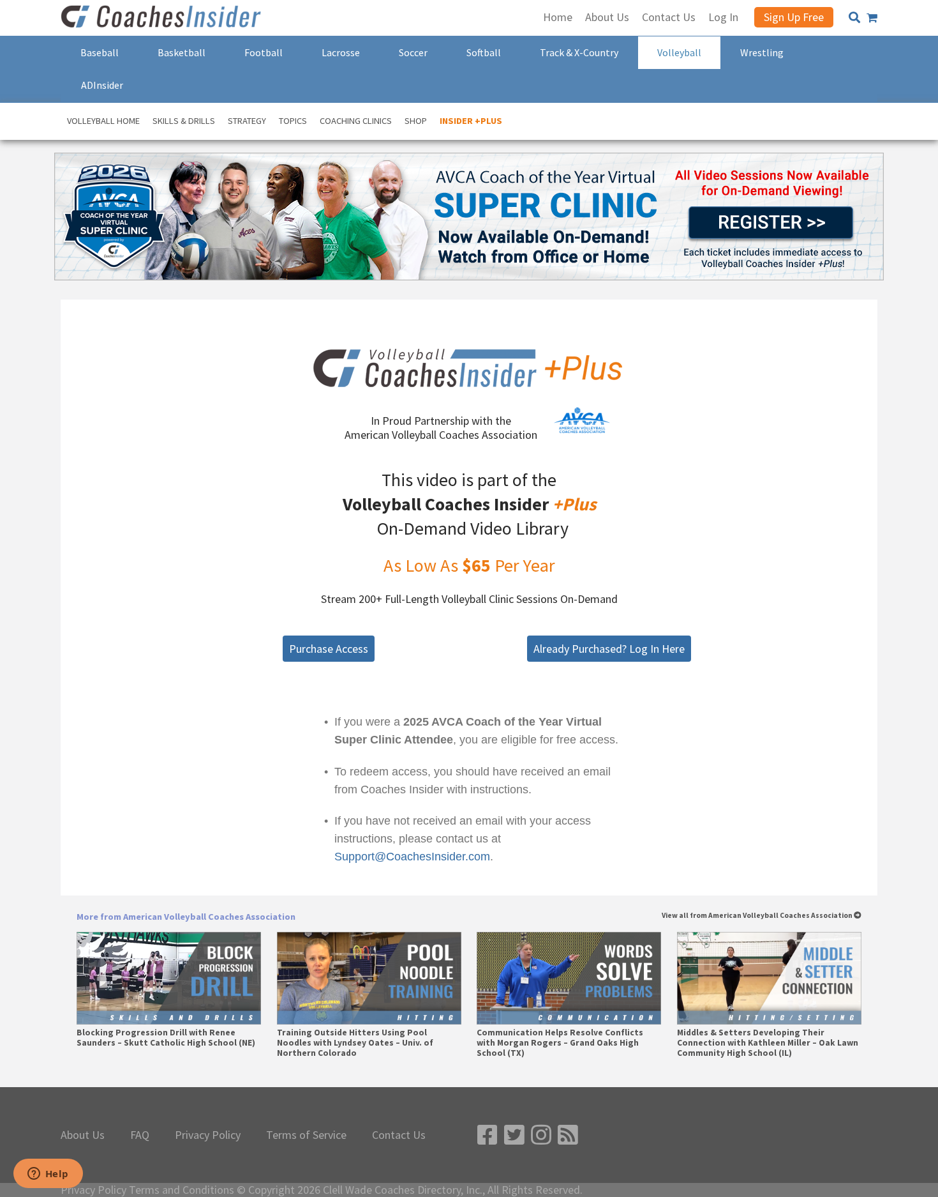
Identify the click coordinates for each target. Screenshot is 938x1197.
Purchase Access (328, 648)
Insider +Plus (471, 120)
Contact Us (399, 1135)
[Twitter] (514, 1135)
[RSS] (568, 1135)
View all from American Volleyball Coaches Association (758, 915)
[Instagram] (541, 1135)
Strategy (247, 120)
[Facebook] (487, 1135)
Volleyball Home (103, 120)
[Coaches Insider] (163, 18)
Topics (293, 120)
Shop (416, 120)
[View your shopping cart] (872, 18)
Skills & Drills (184, 120)
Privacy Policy (208, 1135)
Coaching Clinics (356, 120)
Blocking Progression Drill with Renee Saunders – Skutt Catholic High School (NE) (166, 1038)
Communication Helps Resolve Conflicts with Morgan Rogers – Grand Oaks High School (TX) (560, 1043)
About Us (83, 1135)
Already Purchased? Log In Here (609, 648)
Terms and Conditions (181, 1190)
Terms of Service (306, 1135)
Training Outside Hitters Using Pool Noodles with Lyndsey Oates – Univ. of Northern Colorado (355, 1043)
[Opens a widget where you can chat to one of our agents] (48, 1175)
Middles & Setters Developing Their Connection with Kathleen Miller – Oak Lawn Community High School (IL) (767, 1043)
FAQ (139, 1135)
